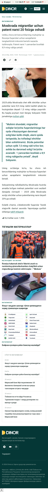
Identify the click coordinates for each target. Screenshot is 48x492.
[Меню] (43, 8)
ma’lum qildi (18, 116)
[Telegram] (26, 9)
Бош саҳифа (6, 17)
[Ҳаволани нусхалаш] (10, 60)
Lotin (31, 9)
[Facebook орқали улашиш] (15, 60)
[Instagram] (16, 447)
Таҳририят (6, 454)
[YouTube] (10, 447)
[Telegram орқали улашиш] (4, 60)
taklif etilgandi (17, 212)
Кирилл (37, 9)
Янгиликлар (17, 17)
